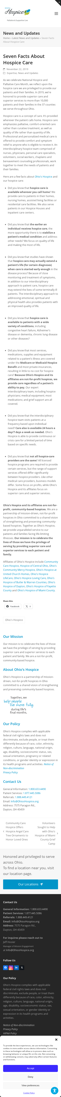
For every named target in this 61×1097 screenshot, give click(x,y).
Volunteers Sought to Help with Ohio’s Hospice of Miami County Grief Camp (44, 833)
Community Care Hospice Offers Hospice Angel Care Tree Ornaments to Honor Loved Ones (16, 831)
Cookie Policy (29, 1093)
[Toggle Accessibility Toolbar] (55, 1091)
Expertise (12, 73)
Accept (30, 1068)
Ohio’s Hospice (43, 176)
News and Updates (28, 73)
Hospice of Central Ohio (34, 565)
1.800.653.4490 (37, 789)
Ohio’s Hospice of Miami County (36, 590)
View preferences (30, 1085)
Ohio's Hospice (14, 620)
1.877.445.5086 (32, 793)
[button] (56, 1039)
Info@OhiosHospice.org (25, 801)
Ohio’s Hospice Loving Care (30, 578)
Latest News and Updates (25, 38)
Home (6, 38)
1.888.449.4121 (23, 797)
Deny (30, 1077)
